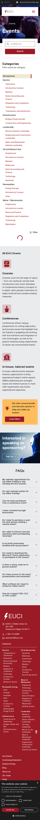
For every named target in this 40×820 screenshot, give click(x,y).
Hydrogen (7, 695)
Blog (4, 768)
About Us (6, 772)
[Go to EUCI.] (3, 23)
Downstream (27, 659)
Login (37, 2)
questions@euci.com (14, 638)
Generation (7, 658)
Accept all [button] (10, 810)
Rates (24, 667)
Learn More (14, 419)
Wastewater (26, 704)
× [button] (37, 783)
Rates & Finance (28, 696)
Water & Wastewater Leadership (26, 737)
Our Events (7, 756)
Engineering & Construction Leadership (27, 745)
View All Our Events (29, 750)
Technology (7, 674)
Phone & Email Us (25, 2)
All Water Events (28, 706)
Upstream (26, 653)
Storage (6, 693)
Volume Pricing (8, 764)
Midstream (26, 656)
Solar (5, 690)
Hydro (5, 701)
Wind (5, 698)
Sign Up (9, 456)
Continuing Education (11, 760)
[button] (20, 815)
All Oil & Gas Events (29, 675)
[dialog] (20, 800)
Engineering (26, 685)
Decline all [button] (29, 810)
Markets (6, 666)
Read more (28, 792)
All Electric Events (10, 682)
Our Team (6, 776)
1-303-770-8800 (12, 634)
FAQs (33, 2)
